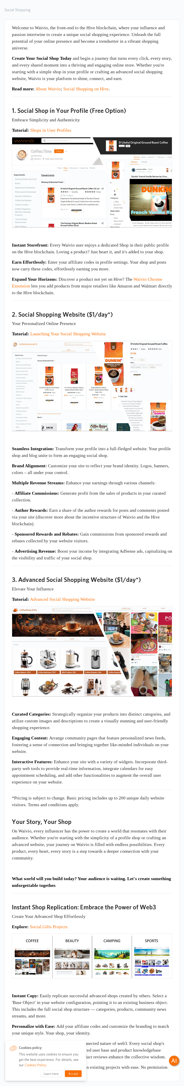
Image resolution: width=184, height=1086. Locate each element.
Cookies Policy (35, 1065)
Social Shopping (17, 9)
